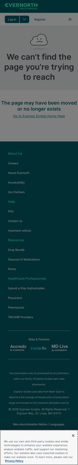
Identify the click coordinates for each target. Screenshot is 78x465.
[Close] (73, 435)
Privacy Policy (14, 460)
